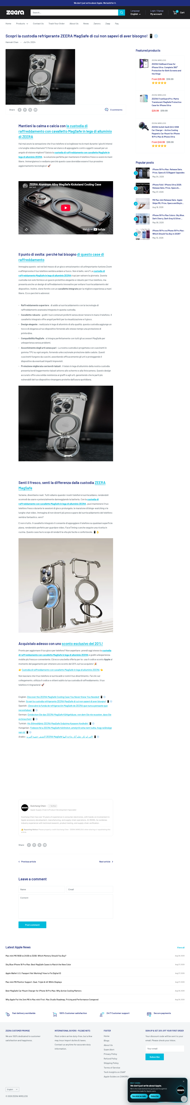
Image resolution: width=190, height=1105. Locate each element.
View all (181, 947)
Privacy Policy (110, 1054)
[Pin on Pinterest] (25, 109)
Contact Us (38, 23)
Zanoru (97, 23)
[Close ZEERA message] (183, 1081)
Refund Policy (110, 1058)
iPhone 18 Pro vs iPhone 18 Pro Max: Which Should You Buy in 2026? (168, 232)
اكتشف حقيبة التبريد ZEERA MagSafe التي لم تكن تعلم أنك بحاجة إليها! (60, 736)
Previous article (28, 861)
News (86, 23)
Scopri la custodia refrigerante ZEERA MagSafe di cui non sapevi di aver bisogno (65, 701)
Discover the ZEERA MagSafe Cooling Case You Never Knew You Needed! (63, 696)
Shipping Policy (111, 1063)
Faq (117, 23)
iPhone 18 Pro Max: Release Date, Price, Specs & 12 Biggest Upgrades (168, 171)
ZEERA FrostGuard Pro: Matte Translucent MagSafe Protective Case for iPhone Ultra (166, 101)
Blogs (106, 1040)
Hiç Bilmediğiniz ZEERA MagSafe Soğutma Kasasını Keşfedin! (58, 723)
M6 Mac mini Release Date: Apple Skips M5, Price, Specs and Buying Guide (167, 202)
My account (156, 14)
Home (8, 23)
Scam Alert (109, 1049)
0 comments (116, 109)
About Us (74, 23)
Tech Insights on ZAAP (114, 1072)
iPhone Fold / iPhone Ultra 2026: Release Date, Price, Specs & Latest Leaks (167, 186)
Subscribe (155, 1057)
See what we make (139, 1096)
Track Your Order (57, 23)
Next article (104, 861)
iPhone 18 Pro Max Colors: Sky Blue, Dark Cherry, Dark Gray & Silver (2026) (168, 217)
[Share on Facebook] (20, 109)
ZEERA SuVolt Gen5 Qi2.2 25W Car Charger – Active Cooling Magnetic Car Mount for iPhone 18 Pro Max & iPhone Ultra (166, 132)
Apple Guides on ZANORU (116, 1076)
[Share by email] (35, 109)
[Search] (121, 12)
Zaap (107, 23)
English (10, 1089)
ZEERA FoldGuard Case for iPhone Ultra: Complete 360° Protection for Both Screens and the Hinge (166, 69)
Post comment (32, 924)
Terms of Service (112, 1067)
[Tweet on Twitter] (30, 109)
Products (20, 23)
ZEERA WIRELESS (159, 60)
